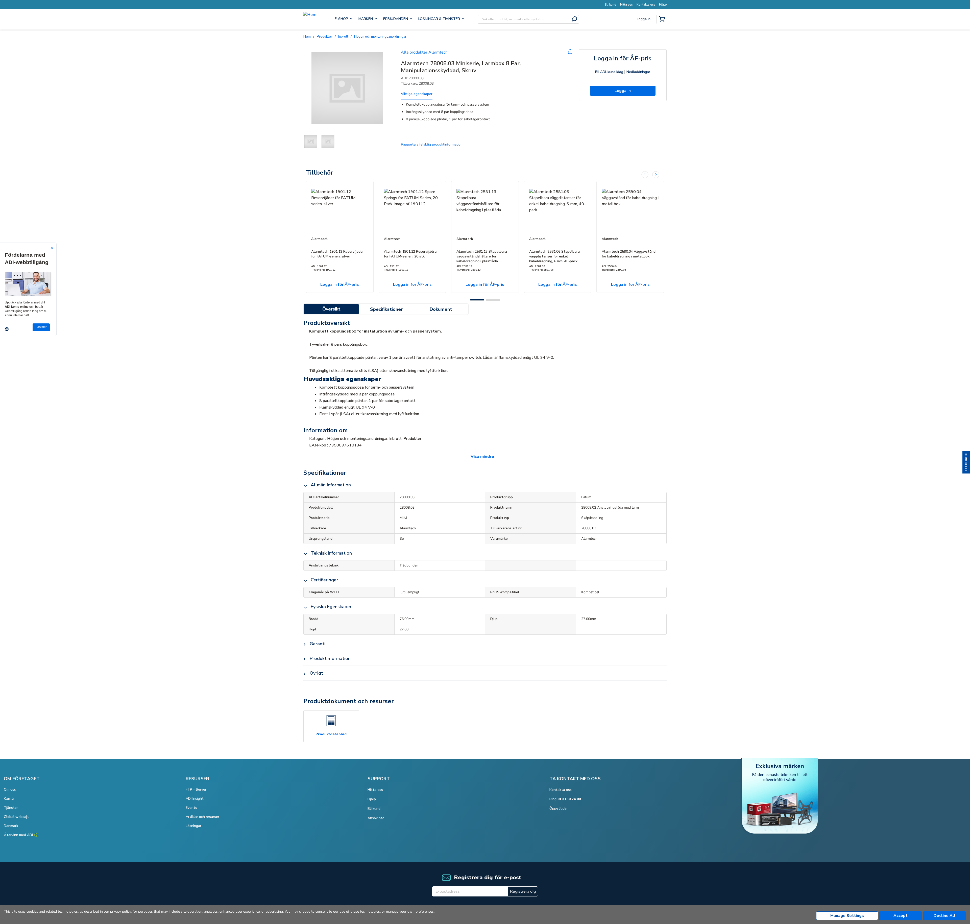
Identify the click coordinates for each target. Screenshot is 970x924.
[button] (966, 462)
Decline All (945, 915)
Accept (900, 915)
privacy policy (120, 911)
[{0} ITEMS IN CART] (663, 19)
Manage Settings (847, 915)
